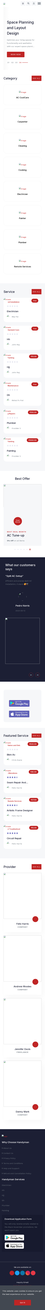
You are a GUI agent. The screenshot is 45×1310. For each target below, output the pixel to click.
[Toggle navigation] (39, 3)
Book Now (16, 54)
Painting (5, 1210)
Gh (3, 1200)
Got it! (22, 1302)
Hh (3, 1190)
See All (36, 867)
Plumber (6, 1205)
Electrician (6, 1185)
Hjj (3, 1195)
